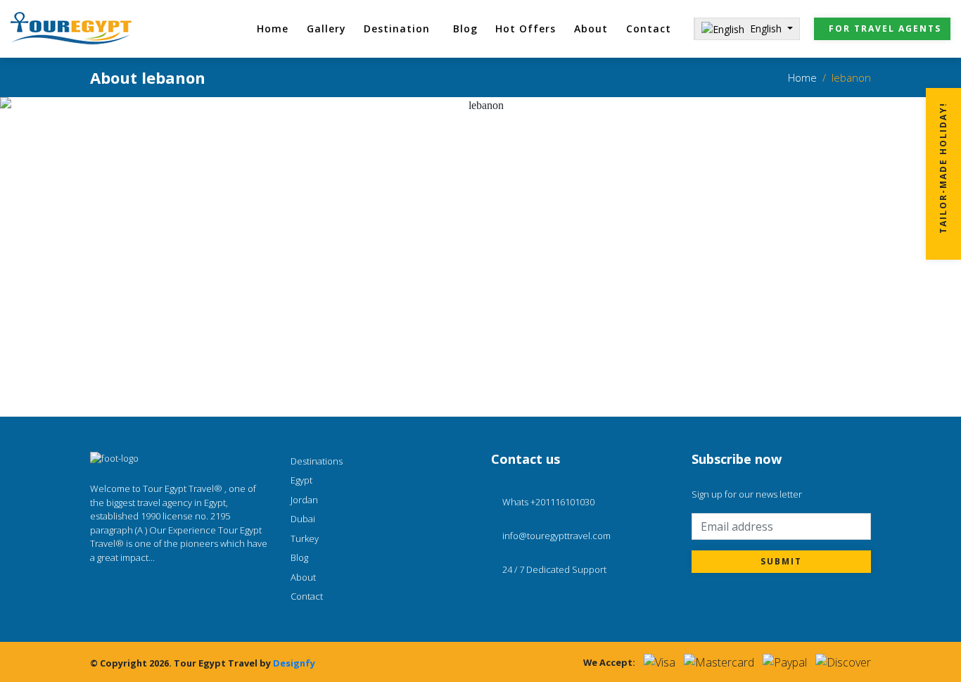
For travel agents (885, 28)
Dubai (303, 518)
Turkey (305, 538)
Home (272, 28)
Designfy (294, 663)
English (767, 28)
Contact (648, 28)
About (591, 28)
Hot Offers (525, 28)
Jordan (304, 499)
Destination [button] (397, 28)
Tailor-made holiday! (943, 168)
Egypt (301, 480)
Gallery (326, 28)
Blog (465, 28)
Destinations (317, 461)
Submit (781, 561)
